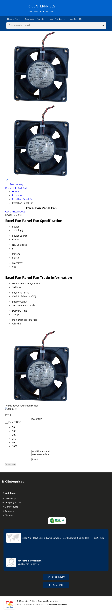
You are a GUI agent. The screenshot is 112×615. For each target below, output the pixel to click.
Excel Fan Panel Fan (22, 199)
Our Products (57, 18)
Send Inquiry (16, 184)
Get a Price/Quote (15, 211)
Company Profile (34, 18)
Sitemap (9, 515)
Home (15, 191)
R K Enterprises (41, 8)
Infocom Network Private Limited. (54, 604)
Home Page (13, 18)
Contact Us (76, 18)
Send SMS (58, 585)
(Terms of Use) (52, 601)
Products (17, 195)
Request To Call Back (16, 188)
